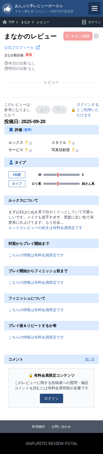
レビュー (43, 22)
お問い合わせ (61, 427)
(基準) (27, 130)
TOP (11, 22)
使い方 (90, 359)
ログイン (94, 22)
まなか (25, 22)
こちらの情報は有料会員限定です (36, 254)
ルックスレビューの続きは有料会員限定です (45, 227)
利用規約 (38, 427)
